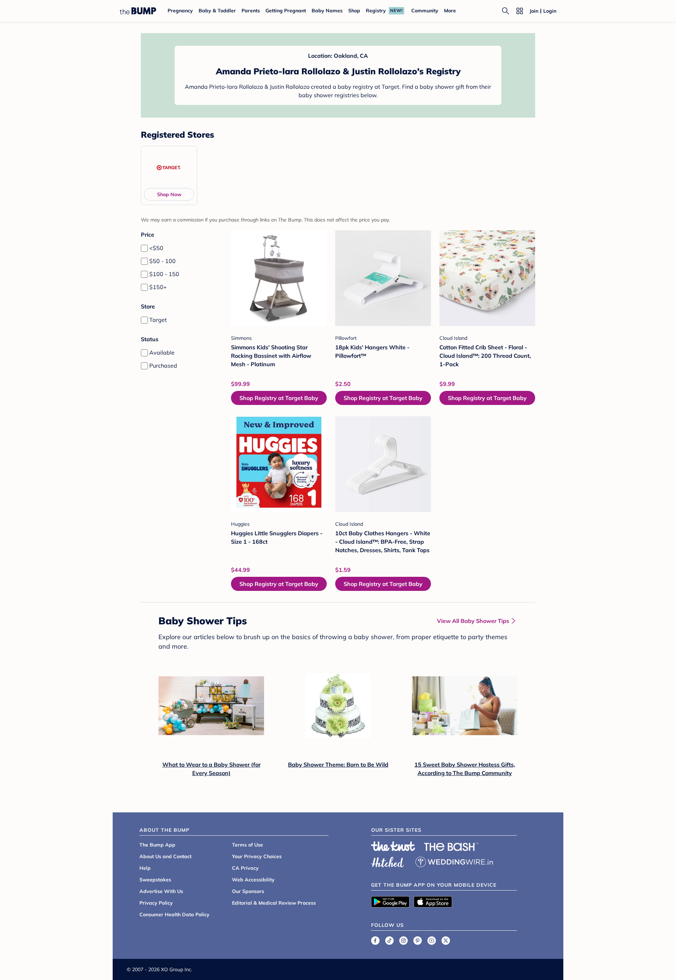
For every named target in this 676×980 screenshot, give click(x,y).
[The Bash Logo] (451, 847)
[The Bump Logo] (138, 10)
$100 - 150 (164, 273)
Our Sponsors (248, 891)
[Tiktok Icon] (389, 940)
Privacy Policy (156, 903)
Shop (354, 10)
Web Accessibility (253, 879)
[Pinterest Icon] (417, 940)
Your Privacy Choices (257, 856)
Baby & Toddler (217, 10)
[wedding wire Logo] (454, 861)
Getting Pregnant (285, 10)
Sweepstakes (155, 879)
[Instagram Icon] (403, 940)
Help (145, 868)
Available (162, 352)
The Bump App (157, 845)
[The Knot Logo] (393, 846)
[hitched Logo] (387, 861)
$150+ (158, 287)
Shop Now (169, 194)
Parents (251, 10)
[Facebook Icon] (375, 940)
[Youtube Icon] (431, 940)
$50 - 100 (162, 260)
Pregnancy (180, 10)
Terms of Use (247, 845)
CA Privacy (245, 868)
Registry (376, 10)
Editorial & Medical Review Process (274, 903)
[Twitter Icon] (446, 940)
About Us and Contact (165, 856)
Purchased (163, 365)
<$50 (156, 247)
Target (158, 319)
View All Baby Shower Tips (473, 620)
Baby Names (327, 10)
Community (424, 10)
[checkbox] (144, 248)
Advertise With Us (161, 891)
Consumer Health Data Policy (174, 914)
